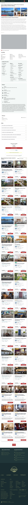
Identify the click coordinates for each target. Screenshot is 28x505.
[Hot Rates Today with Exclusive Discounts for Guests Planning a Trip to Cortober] (20, 426)
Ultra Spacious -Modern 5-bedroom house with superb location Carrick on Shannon (7, 170)
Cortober (6, 171)
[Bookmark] (2, 8)
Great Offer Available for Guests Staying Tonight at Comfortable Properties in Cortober (6, 414)
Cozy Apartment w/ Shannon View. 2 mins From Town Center (20, 376)
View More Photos (4, 15)
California (11, 481)
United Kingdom (12, 494)
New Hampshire (18, 482)
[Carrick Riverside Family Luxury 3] (7, 333)
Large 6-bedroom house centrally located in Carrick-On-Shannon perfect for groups (7, 282)
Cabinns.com (21, 496)
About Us (2, 483)
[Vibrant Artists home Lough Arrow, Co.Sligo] (7, 314)
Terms (23, 495)
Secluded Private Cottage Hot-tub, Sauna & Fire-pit (20, 320)
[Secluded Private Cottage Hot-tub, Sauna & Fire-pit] (20, 314)
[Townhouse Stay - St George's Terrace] (20, 333)
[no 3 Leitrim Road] (20, 239)
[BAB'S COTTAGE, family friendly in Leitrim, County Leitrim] (7, 351)
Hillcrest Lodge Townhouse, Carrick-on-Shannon (20, 188)
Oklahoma (17, 486)
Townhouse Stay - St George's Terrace (20, 338)
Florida (11, 483)
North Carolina (18, 483)
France (11, 495)
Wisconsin (23, 486)
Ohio (16, 485)
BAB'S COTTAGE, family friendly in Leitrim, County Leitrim (7, 357)
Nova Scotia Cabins (4, 498)
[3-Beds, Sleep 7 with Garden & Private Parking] (7, 295)
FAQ (1, 485)
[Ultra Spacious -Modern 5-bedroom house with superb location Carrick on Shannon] (7, 164)
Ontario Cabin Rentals (4, 493)
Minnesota (11, 486)
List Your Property (3, 482)
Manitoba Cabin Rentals (4, 495)
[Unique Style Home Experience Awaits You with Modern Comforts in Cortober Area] (20, 408)
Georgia (11, 485)
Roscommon (3, 171)
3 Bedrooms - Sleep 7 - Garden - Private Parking (6, 188)
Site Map (25, 495)
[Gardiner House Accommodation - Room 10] (20, 220)
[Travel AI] (4, 502)
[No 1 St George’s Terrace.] (20, 295)
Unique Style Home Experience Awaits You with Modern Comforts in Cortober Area (20, 414)
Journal (2, 486)
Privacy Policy (20, 495)
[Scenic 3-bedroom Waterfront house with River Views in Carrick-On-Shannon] (7, 220)
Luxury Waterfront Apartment (6, 263)
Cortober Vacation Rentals (6, 452)
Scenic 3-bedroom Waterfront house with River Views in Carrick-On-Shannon (7, 226)
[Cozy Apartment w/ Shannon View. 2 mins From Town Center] (20, 370)
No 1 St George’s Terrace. (18, 300)
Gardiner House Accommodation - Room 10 (20, 226)
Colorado (11, 482)
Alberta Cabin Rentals (4, 494)
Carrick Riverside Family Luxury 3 (7, 338)
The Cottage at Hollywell (18, 169)
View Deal (10, 177)
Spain (11, 498)
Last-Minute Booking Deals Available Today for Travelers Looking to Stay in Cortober (7, 432)
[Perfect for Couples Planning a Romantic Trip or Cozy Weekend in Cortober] (20, 389)
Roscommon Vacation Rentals (6, 453)
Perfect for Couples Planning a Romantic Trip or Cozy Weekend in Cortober (20, 395)
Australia (11, 493)
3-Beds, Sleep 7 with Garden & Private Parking (7, 301)
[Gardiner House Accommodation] (20, 258)
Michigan (11, 487)
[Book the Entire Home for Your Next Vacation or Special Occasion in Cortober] (7, 389)
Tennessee (23, 482)
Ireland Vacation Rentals (5, 454)
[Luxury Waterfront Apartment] (7, 258)
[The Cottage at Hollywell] (20, 164)
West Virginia (24, 485)
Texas (23, 481)
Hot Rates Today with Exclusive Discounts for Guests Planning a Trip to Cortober (20, 432)
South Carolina (18, 487)
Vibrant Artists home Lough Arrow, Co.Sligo (7, 320)
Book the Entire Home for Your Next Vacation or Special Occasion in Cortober (7, 395)
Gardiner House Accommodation (19, 263)
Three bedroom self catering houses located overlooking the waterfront (7, 245)
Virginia (23, 483)
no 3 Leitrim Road (17, 244)
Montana (17, 481)
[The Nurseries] (20, 276)
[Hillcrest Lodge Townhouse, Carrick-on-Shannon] (20, 183)
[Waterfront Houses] (20, 201)
